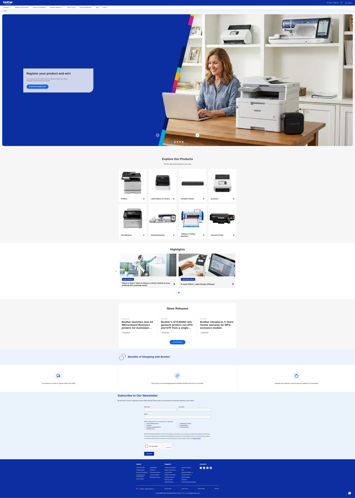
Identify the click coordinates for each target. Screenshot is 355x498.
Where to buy (71, 7)
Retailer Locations (186, 467)
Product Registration (86, 7)
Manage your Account (170, 470)
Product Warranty (169, 482)
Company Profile (140, 467)
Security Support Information (189, 482)
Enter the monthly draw (37, 86)
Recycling (184, 479)
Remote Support (186, 477)
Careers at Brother (154, 474)
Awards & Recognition (142, 472)
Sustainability (153, 467)
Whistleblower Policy (155, 477)
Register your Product (170, 474)
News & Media (140, 479)
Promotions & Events (155, 472)
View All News (177, 342)
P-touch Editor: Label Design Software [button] (198, 284)
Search (350, 3)
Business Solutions (186, 472)
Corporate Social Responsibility (140, 475)
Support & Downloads (39, 7)
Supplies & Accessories (22, 7)
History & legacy (140, 470)
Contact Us (152, 470)
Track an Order (168, 472)
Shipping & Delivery (170, 477)
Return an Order (169, 479)
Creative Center (186, 474)
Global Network (149, 489)
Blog (97, 7)
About (104, 7)
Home (5, 11)
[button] (197, 135)
